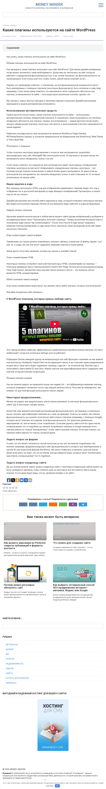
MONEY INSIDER (49, 4)
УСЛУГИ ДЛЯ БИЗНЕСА (17, 678)
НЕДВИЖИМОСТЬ (15, 664)
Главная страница (10, 25)
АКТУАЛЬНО (12, 644)
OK (57, 786)
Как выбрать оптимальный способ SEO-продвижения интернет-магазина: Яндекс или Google (73, 587)
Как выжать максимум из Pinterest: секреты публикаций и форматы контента (25, 545)
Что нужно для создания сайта (71, 542)
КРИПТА (10, 659)
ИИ (7, 654)
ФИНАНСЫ (11, 683)
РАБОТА (10, 668)
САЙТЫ (56, 36)
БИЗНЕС (10, 649)
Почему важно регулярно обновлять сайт (19, 586)
